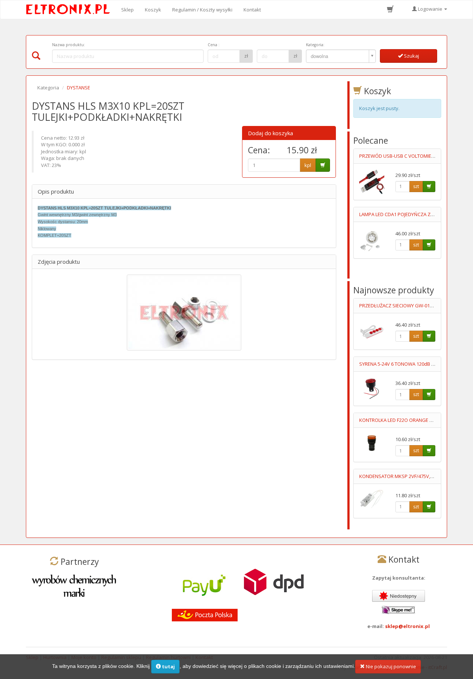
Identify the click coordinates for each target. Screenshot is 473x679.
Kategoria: (315, 44)
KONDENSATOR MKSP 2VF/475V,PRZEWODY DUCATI (416, 476)
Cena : (214, 44)
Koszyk (153, 9)
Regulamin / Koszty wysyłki (202, 9)
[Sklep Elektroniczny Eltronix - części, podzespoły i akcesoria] (70, 9)
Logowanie (430, 9)
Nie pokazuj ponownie (390, 666)
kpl (307, 165)
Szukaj (411, 55)
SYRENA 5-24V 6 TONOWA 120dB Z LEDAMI (405, 364)
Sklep (127, 9)
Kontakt (252, 9)
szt (416, 186)
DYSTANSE (78, 87)
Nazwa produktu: (68, 44)
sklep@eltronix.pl (407, 626)
